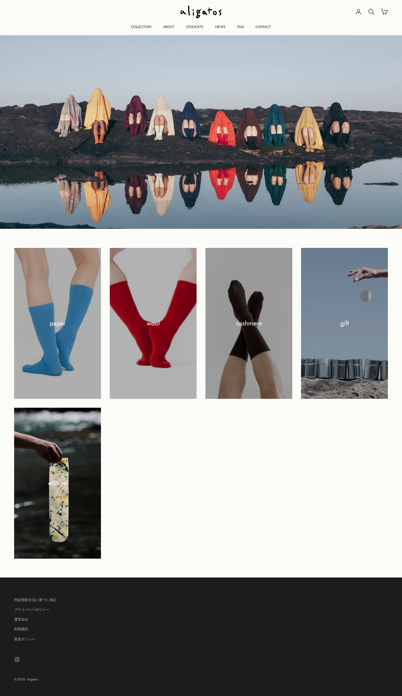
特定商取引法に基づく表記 (35, 600)
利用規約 (21, 629)
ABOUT (168, 26)
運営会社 (21, 619)
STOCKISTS (194, 26)
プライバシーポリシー (31, 609)
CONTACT (263, 26)
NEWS (220, 26)
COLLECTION (141, 26)
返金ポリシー (24, 639)
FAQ (240, 26)
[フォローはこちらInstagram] (17, 659)
